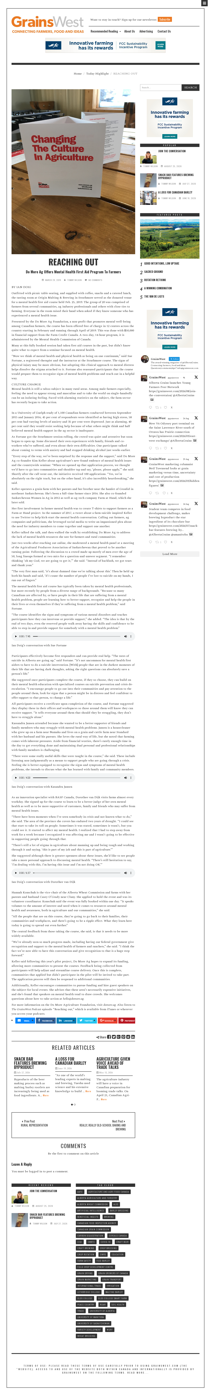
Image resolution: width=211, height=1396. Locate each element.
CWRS (103, 1254)
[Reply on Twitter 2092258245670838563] (151, 493)
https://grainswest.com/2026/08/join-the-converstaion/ (172, 393)
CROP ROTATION (85, 1254)
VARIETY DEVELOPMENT (89, 1329)
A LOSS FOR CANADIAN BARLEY (29, 1061)
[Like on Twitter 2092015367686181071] (166, 542)
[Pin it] (123, 1037)
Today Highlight (97, 73)
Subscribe (164, 19)
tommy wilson (74, 280)
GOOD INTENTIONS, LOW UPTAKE (161, 263)
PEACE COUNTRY (85, 1304)
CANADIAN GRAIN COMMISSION (93, 1229)
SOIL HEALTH (118, 1304)
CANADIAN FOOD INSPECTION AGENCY (96, 1223)
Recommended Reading (104, 31)
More (47, 1091)
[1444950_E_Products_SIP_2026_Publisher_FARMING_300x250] (170, 118)
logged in (35, 1171)
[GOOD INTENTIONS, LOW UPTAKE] (169, 239)
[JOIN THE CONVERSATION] (148, 157)
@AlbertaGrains (183, 395)
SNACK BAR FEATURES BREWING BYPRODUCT (176, 176)
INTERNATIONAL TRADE (89, 1285)
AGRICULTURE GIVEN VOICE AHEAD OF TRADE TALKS (72, 1063)
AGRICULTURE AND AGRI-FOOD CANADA (109, 1191)
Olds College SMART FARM (112, 1298)
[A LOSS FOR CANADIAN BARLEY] (148, 198)
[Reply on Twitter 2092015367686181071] (151, 542)
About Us (129, 31)
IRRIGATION (113, 1285)
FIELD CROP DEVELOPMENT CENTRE (95, 1267)
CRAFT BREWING (85, 1248)
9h (184, 377)
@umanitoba (179, 534)
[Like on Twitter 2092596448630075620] (166, 448)
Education (118, 1254)
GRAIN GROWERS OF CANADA (113, 1273)
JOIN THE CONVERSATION (172, 151)
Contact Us (164, 31)
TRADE (80, 1310)
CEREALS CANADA (118, 1235)
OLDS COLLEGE (84, 1298)
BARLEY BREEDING (119, 1210)
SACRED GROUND (153, 272)
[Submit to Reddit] (128, 1037)
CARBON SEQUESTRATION (90, 1235)
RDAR (103, 1304)
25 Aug (186, 459)
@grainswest (173, 377)
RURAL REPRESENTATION (34, 1125)
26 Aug (186, 418)
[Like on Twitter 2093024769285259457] (166, 407)
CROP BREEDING (108, 1248)
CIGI (79, 1241)
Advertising (146, 31)
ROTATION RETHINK (155, 280)
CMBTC (91, 1241)
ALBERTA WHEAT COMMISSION (92, 1204)
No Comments (95, 280)
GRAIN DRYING (85, 1273)
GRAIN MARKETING (87, 1279)
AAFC (80, 1191)
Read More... (138, 1372)
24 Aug (186, 504)
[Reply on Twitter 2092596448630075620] (151, 448)
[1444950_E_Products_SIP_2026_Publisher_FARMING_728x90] (105, 45)
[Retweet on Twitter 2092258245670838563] (158, 493)
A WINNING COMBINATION (158, 288)
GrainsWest (157, 377)
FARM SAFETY (84, 1260)
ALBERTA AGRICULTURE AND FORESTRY (97, 1198)
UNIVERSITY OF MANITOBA (90, 1317)
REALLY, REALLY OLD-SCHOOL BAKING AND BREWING (103, 1127)
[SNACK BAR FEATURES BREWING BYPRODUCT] (148, 180)
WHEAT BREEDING (86, 1335)
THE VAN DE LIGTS (154, 296)
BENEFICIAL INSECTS (87, 1216)
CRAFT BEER (122, 1241)
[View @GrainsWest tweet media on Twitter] (152, 399)
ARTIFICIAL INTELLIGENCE (90, 1210)
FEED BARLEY (103, 1260)
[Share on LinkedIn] (133, 1037)
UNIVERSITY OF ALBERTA (102, 1310)
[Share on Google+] (119, 1037)
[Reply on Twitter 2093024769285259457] (151, 407)
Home (78, 73)
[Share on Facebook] (109, 1037)
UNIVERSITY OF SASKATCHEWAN (93, 1323)
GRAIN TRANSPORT (112, 1279)
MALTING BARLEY (114, 1292)
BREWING (109, 1216)
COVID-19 (106, 1241)
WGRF (110, 1329)
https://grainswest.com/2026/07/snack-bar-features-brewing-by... (173, 528)
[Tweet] (114, 1037)
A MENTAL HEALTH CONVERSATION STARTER (111, 1063)
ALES (116, 1204)
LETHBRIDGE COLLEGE (88, 1292)
